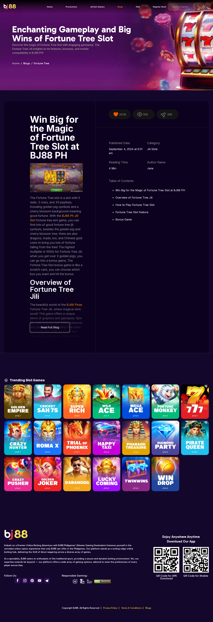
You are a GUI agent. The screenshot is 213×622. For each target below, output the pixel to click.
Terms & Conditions (131, 608)
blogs (26, 63)
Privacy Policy (110, 608)
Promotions (71, 7)
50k (145, 114)
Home (50, 7)
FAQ (138, 7)
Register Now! (159, 7)
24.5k (122, 114)
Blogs (120, 7)
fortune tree (41, 63)
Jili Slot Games (97, 7)
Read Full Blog (50, 327)
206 (169, 114)
